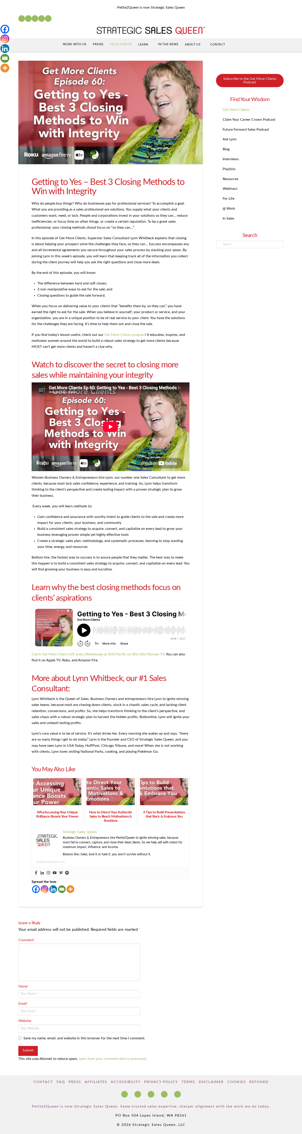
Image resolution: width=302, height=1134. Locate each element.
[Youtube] (55, 873)
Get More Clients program (124, 335)
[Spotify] (48, 18)
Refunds (259, 1082)
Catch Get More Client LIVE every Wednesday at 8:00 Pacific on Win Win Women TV (98, 654)
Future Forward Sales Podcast (246, 129)
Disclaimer (211, 1082)
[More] (70, 889)
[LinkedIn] (28, 18)
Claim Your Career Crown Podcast (249, 119)
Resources (230, 179)
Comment (26, 940)
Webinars (230, 188)
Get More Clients (236, 109)
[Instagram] (41, 18)
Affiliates (96, 1082)
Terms (188, 1082)
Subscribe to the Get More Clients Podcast (249, 80)
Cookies (236, 1082)
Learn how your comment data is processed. (113, 1059)
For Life (228, 198)
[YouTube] (35, 18)
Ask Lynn (230, 139)
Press (75, 1082)
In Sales (228, 218)
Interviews (231, 159)
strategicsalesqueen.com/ (51, 861)
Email (23, 1003)
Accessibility (126, 1082)
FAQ (61, 1082)
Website (24, 1021)
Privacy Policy (161, 1082)
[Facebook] (21, 18)
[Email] (62, 889)
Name (23, 986)
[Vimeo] (61, 873)
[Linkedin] (42, 873)
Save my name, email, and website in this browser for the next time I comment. (84, 1038)
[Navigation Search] (237, 45)
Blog (226, 149)
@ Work (229, 208)
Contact (43, 1082)
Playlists (229, 169)
